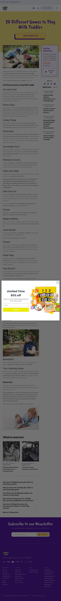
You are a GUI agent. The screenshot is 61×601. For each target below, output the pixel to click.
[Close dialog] (57, 282)
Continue (16, 310)
